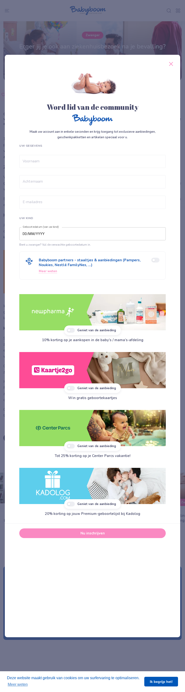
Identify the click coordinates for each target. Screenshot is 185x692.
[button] (92, 265)
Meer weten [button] (18, 684)
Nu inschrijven (92, 533)
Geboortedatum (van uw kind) (41, 226)
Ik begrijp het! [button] (161, 682)
